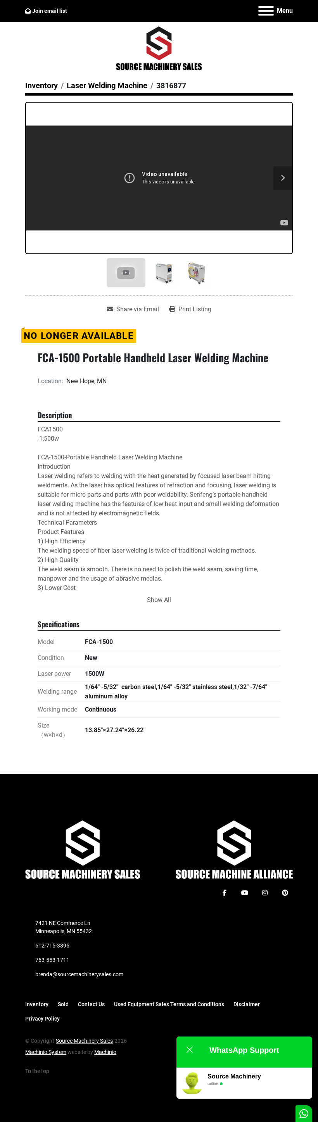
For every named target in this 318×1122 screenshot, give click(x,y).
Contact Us (91, 1004)
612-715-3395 (52, 945)
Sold (63, 1004)
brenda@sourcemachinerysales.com (79, 974)
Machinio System (45, 1052)
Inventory (36, 1004)
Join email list (49, 11)
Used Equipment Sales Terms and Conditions (169, 1004)
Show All (159, 600)
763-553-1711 (52, 960)
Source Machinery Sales (84, 1041)
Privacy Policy (42, 1019)
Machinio (105, 1052)
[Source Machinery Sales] (82, 849)
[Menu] (266, 11)
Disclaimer (246, 1004)
